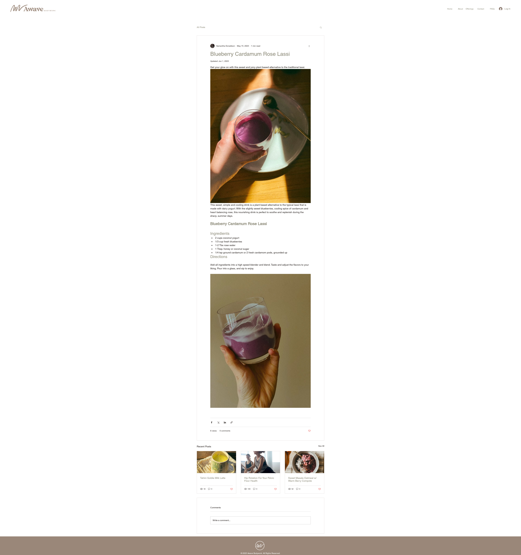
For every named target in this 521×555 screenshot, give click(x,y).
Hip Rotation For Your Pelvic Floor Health (259, 479)
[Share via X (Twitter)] (218, 422)
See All (321, 446)
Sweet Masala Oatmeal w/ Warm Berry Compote (302, 479)
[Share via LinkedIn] (225, 422)
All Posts (201, 27)
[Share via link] (231, 422)
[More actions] (309, 46)
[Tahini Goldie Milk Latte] (216, 462)
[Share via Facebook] (211, 422)
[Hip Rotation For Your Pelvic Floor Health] (260, 462)
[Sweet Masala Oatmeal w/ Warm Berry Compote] (304, 462)
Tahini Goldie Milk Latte (212, 478)
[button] (321, 27)
